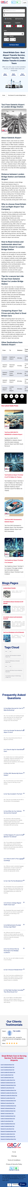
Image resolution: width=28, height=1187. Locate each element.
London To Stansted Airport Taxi (8, 1118)
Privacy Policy (16, 1184)
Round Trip (20, 18)
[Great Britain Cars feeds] (18, 1170)
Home (3, 95)
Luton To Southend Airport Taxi (7, 1069)
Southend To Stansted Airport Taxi (8, 1085)
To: (6, 14)
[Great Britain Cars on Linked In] (16, 1170)
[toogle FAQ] (24, 708)
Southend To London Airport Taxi (8, 1080)
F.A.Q (14, 1152)
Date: (5, 30)
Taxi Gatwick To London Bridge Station (17, 95)
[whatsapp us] (18, 2)
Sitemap (14, 1156)
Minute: (12, 36)
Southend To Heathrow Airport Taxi (8, 1090)
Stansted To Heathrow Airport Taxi (8, 1139)
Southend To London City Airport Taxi (9, 1092)
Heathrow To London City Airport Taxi (9, 1095)
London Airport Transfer (9, 588)
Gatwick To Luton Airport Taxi (7, 1113)
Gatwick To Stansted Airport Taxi (8, 1108)
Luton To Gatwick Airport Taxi (7, 1077)
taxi (6, 651)
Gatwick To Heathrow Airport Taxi (8, 1110)
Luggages (18, 22)
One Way (9, 18)
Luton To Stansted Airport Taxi (7, 1064)
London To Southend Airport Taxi (8, 1123)
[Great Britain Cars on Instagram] (15, 1170)
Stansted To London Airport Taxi (8, 1134)
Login (24, 2)
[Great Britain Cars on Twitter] (10, 1170)
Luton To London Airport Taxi (7, 1074)
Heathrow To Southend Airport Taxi (8, 1105)
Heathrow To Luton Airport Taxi (7, 1103)
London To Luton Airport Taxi (7, 1121)
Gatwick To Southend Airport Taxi (8, 1116)
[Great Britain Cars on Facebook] (9, 1170)
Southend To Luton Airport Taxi (7, 1087)
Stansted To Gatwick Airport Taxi (8, 1136)
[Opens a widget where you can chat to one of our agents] (22, 1184)
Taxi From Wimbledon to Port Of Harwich (13, 632)
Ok (9, 1184)
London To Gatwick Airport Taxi (7, 1126)
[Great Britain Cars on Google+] (13, 1170)
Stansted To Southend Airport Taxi (8, 1131)
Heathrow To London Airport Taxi (8, 1098)
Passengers (7, 22)
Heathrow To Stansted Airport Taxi (8, 1100)
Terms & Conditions (14, 1160)
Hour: (5, 36)
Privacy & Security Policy (14, 1164)
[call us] (13, 2)
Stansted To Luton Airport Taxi (7, 1128)
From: (7, 10)
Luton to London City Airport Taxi (8, 1072)
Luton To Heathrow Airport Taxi (7, 1067)
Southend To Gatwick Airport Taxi (8, 1082)
